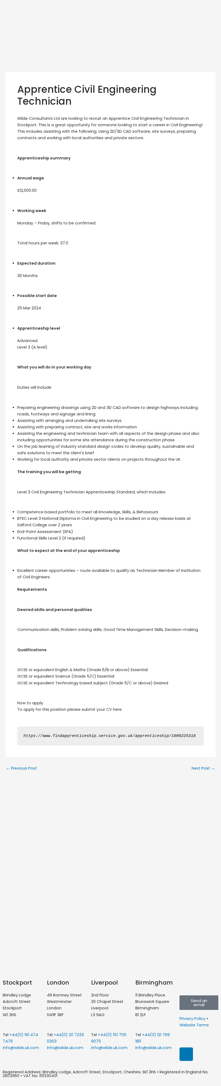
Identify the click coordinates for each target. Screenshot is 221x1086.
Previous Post (21, 768)
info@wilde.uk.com (21, 1047)
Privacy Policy (192, 1018)
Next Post (203, 768)
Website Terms (194, 1025)
